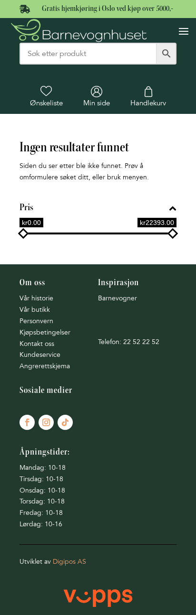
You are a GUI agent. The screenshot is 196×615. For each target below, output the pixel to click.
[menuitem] (46, 96)
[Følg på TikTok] (65, 422)
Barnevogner (117, 298)
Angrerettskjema (45, 366)
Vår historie (36, 298)
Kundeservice (40, 355)
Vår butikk (35, 310)
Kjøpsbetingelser (45, 332)
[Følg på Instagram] (46, 422)
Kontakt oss (37, 344)
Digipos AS (69, 562)
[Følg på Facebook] (27, 422)
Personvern (36, 321)
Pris (26, 208)
